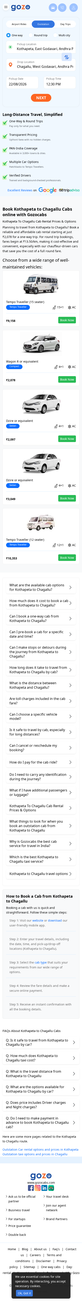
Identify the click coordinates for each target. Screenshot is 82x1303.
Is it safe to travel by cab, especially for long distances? (37, 732)
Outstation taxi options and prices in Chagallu (35, 1154)
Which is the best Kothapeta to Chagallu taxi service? (33, 859)
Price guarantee (19, 1226)
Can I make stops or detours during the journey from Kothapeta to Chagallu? (37, 652)
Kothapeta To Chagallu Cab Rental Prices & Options (36, 808)
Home (12, 1249)
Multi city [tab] (64, 35)
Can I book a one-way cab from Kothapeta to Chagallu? (34, 618)
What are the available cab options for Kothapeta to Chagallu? (36, 587)
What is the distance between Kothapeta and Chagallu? (32, 685)
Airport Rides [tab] (19, 24)
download (55, 920)
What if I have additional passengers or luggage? (38, 792)
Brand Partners (56, 1219)
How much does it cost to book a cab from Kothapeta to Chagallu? (38, 603)
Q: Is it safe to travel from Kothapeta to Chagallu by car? (37, 1042)
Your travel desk (57, 1197)
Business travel (19, 1210)
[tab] (17, 35)
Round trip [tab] (41, 35)
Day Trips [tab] (65, 24)
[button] (5, 8)
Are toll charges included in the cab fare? (37, 700)
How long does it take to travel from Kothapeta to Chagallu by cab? (38, 669)
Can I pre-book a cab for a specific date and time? (36, 634)
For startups (16, 1219)
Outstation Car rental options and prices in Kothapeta (40, 1149)
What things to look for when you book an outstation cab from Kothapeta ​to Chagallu (36, 826)
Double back (17, 1235)
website (37, 920)
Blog (25, 1249)
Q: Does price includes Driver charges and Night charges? (36, 1104)
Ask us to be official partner (22, 1199)
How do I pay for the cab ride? (33, 762)
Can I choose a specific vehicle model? (33, 716)
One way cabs (51, 1267)
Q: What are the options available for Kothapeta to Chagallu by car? (35, 1089)
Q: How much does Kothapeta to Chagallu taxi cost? (32, 1057)
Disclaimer (43, 1261)
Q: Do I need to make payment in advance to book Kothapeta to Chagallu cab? (37, 1122)
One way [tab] (17, 35)
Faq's (56, 1249)
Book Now (67, 320)
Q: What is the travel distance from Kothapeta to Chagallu (33, 1073)
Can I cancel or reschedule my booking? (33, 747)
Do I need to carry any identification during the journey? (37, 776)
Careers (35, 1255)
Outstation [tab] (43, 24)
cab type (41, 962)
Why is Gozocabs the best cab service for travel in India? (33, 843)
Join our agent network (56, 1207)
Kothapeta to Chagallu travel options (38, 873)
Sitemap (29, 1267)
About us (40, 1249)
